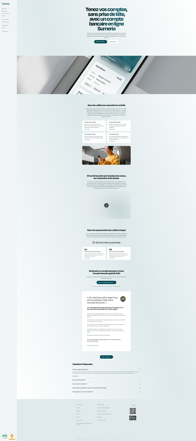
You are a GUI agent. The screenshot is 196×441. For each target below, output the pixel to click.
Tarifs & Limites (79, 404)
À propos (78, 407)
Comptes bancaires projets (114, 122)
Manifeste (78, 411)
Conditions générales (101, 420)
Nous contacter (80, 420)
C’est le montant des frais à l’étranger (116, 251)
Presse (78, 414)
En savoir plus (87, 129)
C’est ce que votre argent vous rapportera (92, 251)
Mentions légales (100, 404)
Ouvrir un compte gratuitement (105, 282)
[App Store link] (132, 417)
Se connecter (113, 41)
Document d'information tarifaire (103, 407)
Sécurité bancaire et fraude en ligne (104, 414)
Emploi (78, 417)
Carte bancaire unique (114, 134)
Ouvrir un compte (100, 41)
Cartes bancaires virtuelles (90, 134)
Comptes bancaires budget (90, 122)
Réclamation (99, 417)
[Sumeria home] (5, 3)
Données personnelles (101, 411)
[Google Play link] (132, 419)
